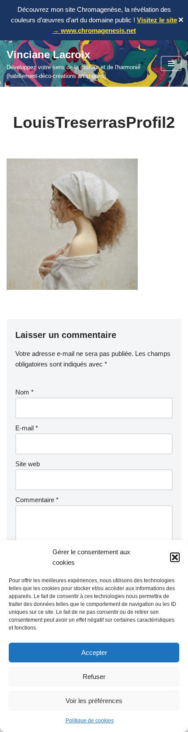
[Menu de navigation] (171, 63)
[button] (175, 557)
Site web (27, 464)
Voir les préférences (94, 700)
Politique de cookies (90, 721)
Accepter (94, 652)
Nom (24, 392)
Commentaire (37, 499)
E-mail (26, 428)
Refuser (94, 676)
